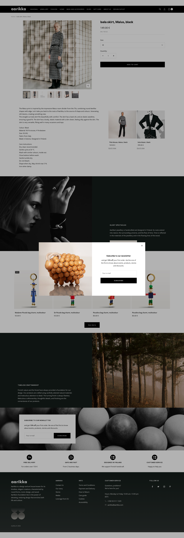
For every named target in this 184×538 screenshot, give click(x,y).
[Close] (142, 245)
